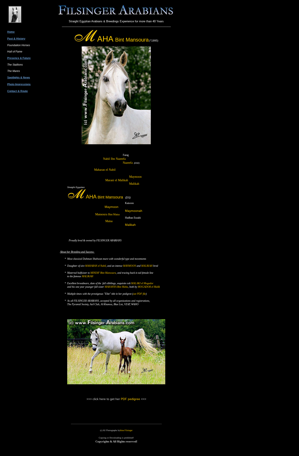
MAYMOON (129, 265)
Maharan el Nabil (105, 169)
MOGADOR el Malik (149, 286)
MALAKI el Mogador (142, 283)
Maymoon (135, 176)
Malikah (134, 183)
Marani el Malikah (116, 180)
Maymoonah (133, 210)
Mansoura (107, 214)
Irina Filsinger (126, 430)
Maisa (109, 221)
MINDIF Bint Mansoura (103, 272)
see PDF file (139, 293)
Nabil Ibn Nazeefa (114, 158)
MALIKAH (147, 265)
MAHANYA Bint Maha (116, 286)
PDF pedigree (131, 399)
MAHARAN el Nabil (95, 265)
